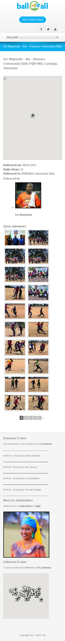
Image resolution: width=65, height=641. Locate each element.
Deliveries (46, 568)
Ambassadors (26, 506)
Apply (38, 506)
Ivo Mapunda (23, 214)
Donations (47, 444)
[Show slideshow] (14, 226)
